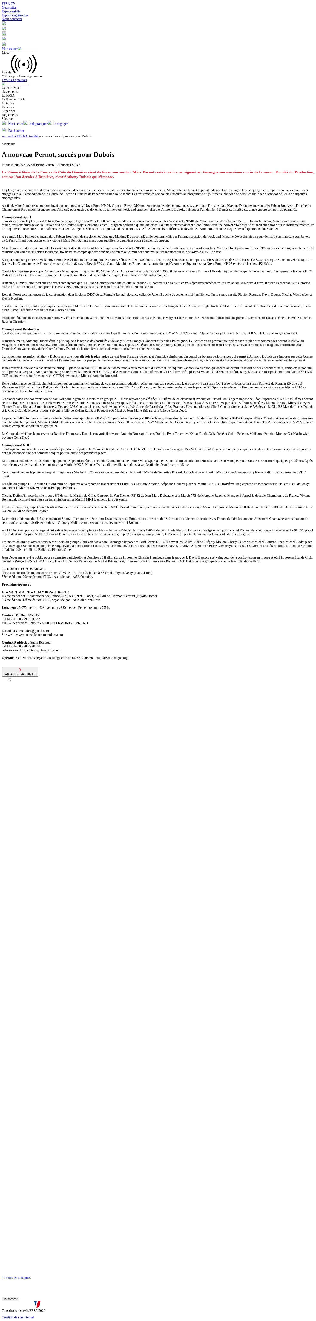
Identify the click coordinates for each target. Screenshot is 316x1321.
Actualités (32, 136)
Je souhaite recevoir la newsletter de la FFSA (36, 1301)
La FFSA (18, 136)
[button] (4, 24)
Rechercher (16, 130)
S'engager (61, 124)
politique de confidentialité (115, 1305)
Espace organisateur (15, 15)
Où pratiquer (39, 124)
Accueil (7, 136)
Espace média (11, 11)
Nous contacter (12, 19)
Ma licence (16, 124)
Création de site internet (18, 1317)
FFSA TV (8, 3)
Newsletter (9, 7)
